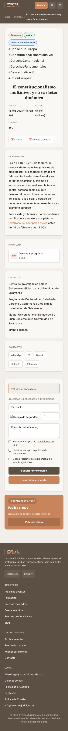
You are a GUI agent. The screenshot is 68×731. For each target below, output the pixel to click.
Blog (7, 622)
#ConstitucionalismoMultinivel (30, 55)
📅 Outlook (17, 139)
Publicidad (10, 692)
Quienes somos (14, 680)
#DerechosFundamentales (27, 66)
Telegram (32, 364)
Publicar (41, 5)
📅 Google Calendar (40, 139)
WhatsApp (16, 355)
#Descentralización (22, 72)
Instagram (12, 573)
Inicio (7, 16)
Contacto (10, 657)
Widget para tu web (16, 651)
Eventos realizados (16, 603)
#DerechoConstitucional (26, 60)
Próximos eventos (15, 591)
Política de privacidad (17, 686)
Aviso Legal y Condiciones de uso (24, 674)
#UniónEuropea (19, 78)
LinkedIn (15, 364)
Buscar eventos (14, 610)
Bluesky (40, 355)
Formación (11, 597)
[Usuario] (52, 5)
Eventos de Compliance (18, 616)
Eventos (18, 16)
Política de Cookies (16, 699)
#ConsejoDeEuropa (22, 49)
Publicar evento (14, 639)
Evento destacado (15, 645)
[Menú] (60, 5)
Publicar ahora (34, 521)
